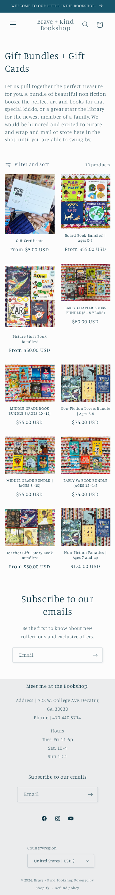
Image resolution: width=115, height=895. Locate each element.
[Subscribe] (95, 655)
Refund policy (67, 888)
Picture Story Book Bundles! (30, 339)
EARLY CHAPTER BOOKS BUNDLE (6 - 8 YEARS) (85, 310)
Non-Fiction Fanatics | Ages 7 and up (85, 555)
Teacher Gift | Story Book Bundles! (29, 555)
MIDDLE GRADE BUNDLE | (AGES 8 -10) (29, 483)
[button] (13, 25)
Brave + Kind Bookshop (53, 880)
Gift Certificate (30, 240)
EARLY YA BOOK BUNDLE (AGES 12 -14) (85, 483)
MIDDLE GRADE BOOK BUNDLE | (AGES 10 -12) (30, 411)
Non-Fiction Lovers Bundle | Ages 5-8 (85, 411)
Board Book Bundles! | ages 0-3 (85, 238)
